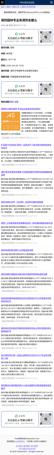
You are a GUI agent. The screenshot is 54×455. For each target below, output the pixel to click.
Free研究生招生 (27, 2)
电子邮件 (34, 446)
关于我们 (19, 446)
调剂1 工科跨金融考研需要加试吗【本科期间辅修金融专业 (27, 223)
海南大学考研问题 (28, 7)
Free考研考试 (19, 441)
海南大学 (15, 7)
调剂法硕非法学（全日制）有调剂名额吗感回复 (22, 202)
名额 (16, 102)
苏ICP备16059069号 (27, 449)
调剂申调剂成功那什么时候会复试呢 (17, 250)
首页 (2, 7)
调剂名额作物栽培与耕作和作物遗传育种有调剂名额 (24, 274)
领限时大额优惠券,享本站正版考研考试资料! (20, 109)
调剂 (12, 102)
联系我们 (27, 446)
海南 (8, 7)
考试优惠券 (5, 138)
